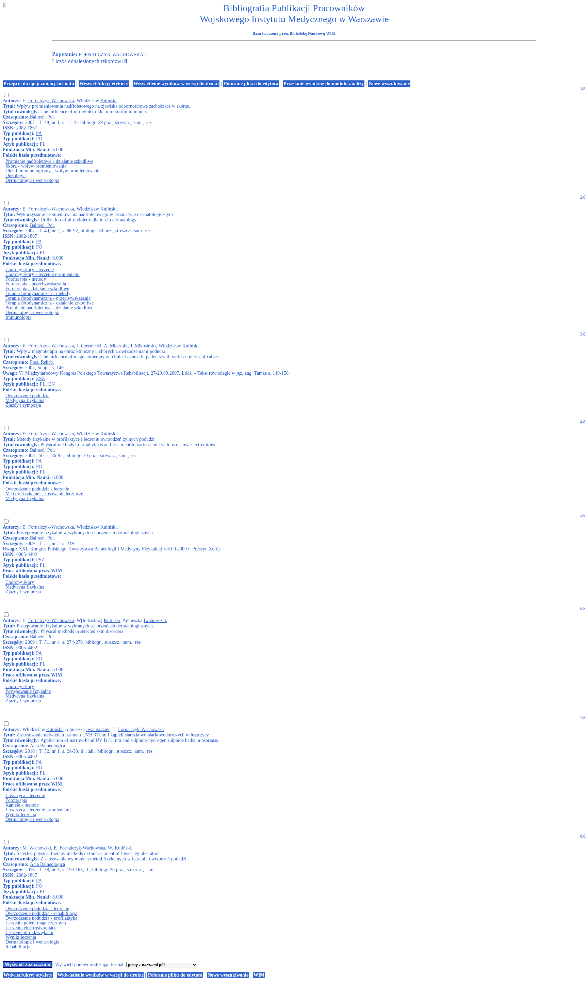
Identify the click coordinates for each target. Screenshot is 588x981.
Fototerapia (16, 800)
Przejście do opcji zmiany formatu (38, 83)
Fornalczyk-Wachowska (51, 100)
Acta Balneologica (47, 745)
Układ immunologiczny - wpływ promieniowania (52, 170)
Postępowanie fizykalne (28, 691)
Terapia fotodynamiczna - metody (37, 293)
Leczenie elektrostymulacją (31, 927)
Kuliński (108, 100)
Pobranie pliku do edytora (251, 83)
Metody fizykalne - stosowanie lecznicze (44, 493)
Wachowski (40, 848)
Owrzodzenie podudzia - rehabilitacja (41, 913)
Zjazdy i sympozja (23, 405)
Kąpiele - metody (22, 805)
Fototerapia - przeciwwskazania (35, 283)
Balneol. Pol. (42, 117)
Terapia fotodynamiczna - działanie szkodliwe (49, 303)
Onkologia (15, 175)
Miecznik (119, 345)
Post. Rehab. (42, 362)
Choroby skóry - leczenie (29, 269)
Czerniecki (91, 345)
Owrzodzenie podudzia (27, 395)
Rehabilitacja (17, 946)
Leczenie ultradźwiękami (29, 932)
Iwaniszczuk (155, 620)
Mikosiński (145, 345)
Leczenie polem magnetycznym (35, 922)
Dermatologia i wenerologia (32, 180)
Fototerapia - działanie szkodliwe (37, 288)
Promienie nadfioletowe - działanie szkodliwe (49, 161)
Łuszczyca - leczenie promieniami (38, 809)
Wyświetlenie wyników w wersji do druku (176, 83)
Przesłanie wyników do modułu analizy (323, 83)
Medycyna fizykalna (24, 400)
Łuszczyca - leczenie (25, 795)
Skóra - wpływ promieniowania (35, 166)
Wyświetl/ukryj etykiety (103, 83)
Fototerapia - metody (25, 279)
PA (39, 133)
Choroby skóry (19, 582)
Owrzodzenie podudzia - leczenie (37, 489)
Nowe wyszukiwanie (389, 83)
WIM (259, 975)
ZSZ (40, 378)
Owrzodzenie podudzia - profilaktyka (41, 918)
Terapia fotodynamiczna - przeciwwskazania (48, 298)
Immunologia (18, 317)
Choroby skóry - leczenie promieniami (42, 274)
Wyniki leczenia (20, 814)
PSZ (40, 559)
